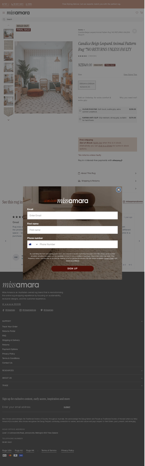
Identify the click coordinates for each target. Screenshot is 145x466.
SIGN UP (71, 268)
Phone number (34, 238)
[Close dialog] (117, 189)
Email (29, 209)
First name (32, 223)
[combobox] (31, 244)
